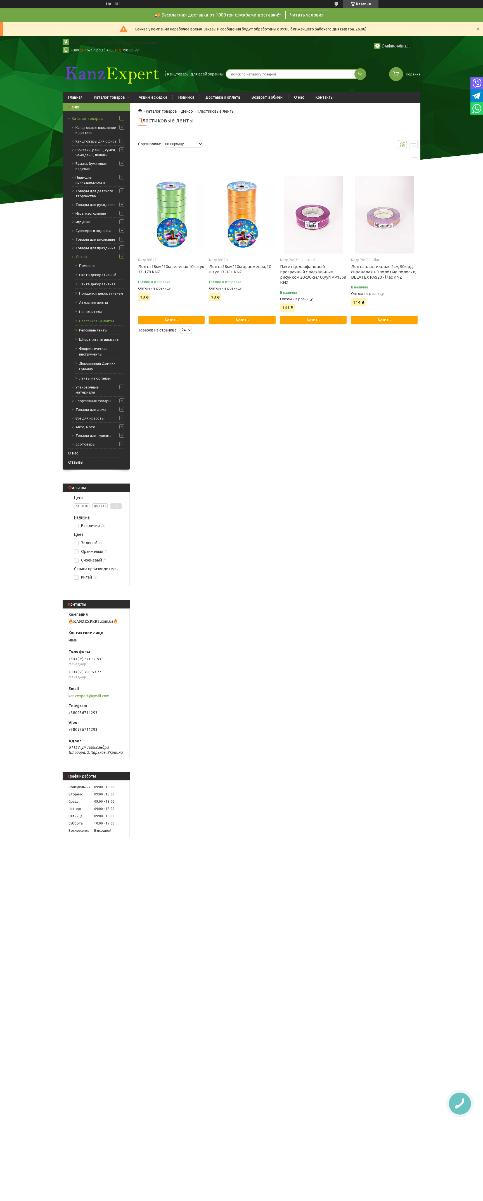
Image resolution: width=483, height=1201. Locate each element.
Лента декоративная (97, 284)
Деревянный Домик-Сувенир (97, 366)
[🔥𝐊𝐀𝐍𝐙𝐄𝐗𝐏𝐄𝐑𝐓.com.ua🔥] (111, 73)
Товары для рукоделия (95, 205)
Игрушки (82, 222)
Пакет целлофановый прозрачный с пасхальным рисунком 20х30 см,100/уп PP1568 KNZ (313, 274)
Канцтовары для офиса (95, 141)
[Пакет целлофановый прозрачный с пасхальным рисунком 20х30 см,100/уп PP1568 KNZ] (313, 215)
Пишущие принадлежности (90, 179)
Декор (81, 257)
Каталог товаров (109, 97)
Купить (171, 320)
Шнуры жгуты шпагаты (99, 339)
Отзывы (75, 462)
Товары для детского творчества (94, 193)
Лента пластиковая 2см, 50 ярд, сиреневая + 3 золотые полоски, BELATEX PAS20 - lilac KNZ (383, 271)
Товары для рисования (95, 239)
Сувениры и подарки (93, 231)
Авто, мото (85, 427)
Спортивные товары (93, 401)
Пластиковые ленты (96, 321)
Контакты (324, 97)
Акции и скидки (153, 97)
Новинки (186, 97)
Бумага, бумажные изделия (91, 166)
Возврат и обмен (267, 97)
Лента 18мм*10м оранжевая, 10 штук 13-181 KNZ (240, 269)
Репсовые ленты (93, 330)
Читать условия (307, 14)
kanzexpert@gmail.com (88, 696)
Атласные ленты (93, 302)
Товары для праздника (95, 248)
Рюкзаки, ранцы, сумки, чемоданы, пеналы (95, 152)
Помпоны (87, 265)
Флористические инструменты (93, 351)
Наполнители (90, 312)
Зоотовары (85, 444)
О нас (299, 97)
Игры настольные (90, 213)
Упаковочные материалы (87, 389)
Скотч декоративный (97, 275)
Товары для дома (90, 409)
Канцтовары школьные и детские (95, 129)
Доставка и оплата (222, 97)
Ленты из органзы (95, 378)
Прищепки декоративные (101, 293)
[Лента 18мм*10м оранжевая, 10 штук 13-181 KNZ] (242, 215)
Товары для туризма (93, 435)
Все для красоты (90, 418)
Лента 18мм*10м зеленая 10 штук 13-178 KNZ (171, 269)
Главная (75, 97)
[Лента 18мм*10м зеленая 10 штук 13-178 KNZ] (171, 215)
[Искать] (360, 74)
